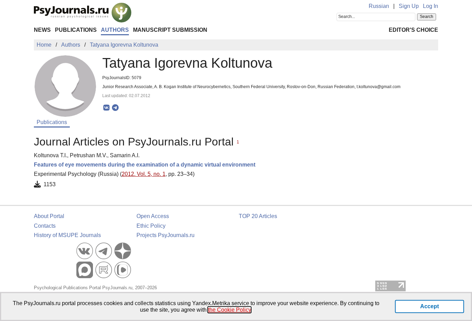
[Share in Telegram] (115, 108)
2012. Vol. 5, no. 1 (144, 174)
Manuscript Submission (170, 30)
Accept (429, 306)
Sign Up (409, 6)
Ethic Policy (151, 226)
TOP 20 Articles (258, 216)
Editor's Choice (413, 30)
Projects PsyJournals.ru (165, 235)
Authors (115, 30)
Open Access (152, 216)
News (42, 30)
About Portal (49, 216)
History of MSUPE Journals (67, 235)
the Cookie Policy (229, 310)
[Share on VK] (106, 108)
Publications (76, 30)
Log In (430, 6)
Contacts (45, 226)
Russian (379, 6)
